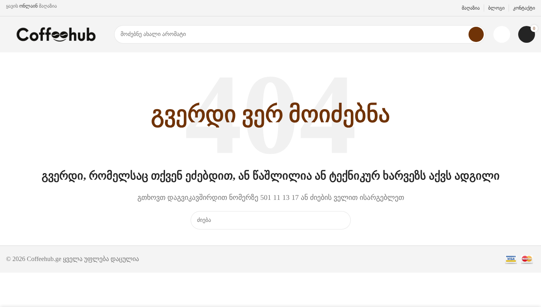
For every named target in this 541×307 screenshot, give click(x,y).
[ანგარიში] (501, 34)
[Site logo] (56, 33)
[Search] (476, 34)
